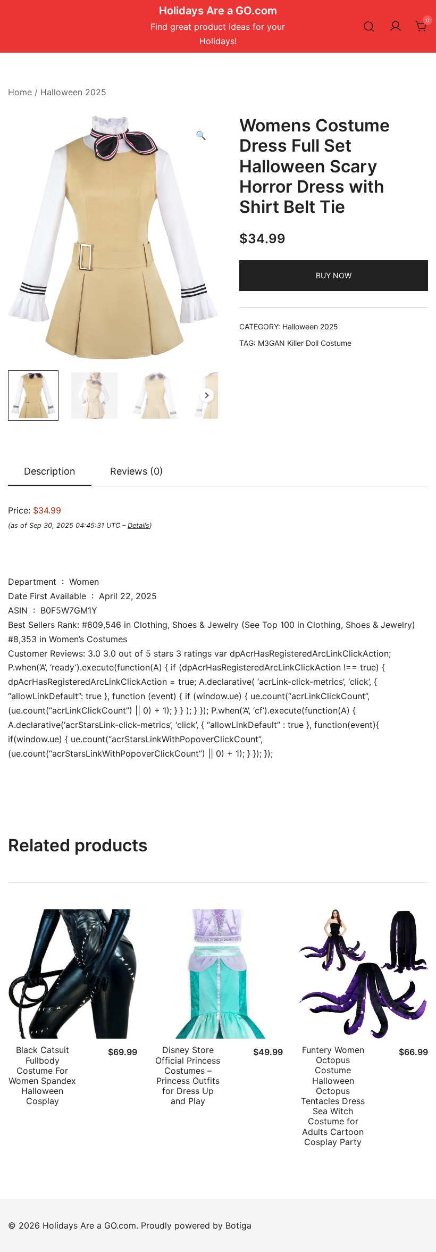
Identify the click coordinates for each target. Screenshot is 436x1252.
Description (50, 471)
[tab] (49, 472)
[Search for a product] (369, 26)
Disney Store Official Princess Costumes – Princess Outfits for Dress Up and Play (187, 1075)
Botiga (238, 1225)
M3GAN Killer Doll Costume (304, 342)
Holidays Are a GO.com (218, 10)
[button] (201, 135)
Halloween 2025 (73, 92)
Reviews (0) (136, 471)
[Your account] (395, 27)
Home (20, 92)
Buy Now (333, 275)
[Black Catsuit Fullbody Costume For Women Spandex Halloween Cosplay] (72, 974)
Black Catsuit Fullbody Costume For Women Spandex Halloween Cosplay (42, 1075)
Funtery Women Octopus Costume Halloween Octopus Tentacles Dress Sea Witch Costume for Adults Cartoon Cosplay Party (333, 1095)
